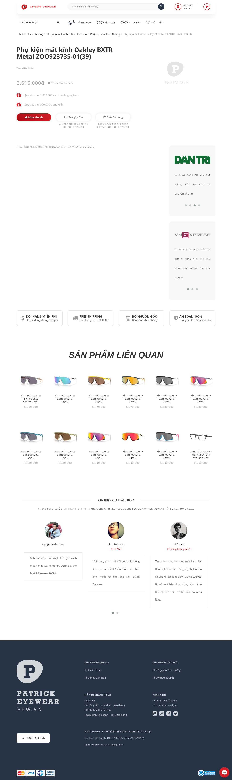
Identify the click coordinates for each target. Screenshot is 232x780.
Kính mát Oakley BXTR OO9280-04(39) (133, 455)
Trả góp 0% (75, 117)
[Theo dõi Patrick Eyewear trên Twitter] (175, 714)
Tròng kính (157, 22)
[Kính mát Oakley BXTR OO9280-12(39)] (65, 380)
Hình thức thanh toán (98, 710)
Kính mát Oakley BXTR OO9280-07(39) (201, 399)
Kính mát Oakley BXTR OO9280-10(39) (65, 455)
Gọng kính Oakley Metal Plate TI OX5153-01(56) (201, 455)
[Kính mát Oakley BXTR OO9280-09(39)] (31, 436)
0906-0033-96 (35, 738)
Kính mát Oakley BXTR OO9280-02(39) (99, 455)
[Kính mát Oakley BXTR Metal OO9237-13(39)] (31, 380)
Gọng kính (135, 22)
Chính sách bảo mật (165, 700)
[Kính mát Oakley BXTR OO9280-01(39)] (167, 380)
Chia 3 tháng (114, 117)
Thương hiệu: (22, 68)
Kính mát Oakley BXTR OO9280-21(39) (99, 399)
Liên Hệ (90, 700)
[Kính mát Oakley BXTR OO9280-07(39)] (200, 380)
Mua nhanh (35, 117)
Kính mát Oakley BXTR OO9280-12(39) (65, 399)
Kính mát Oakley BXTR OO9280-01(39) (167, 399)
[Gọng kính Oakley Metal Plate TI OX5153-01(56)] (200, 436)
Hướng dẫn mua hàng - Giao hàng (105, 705)
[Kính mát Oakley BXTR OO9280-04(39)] (133, 436)
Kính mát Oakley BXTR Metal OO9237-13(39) (31, 399)
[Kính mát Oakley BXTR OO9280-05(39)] (167, 436)
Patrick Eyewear (93, 731)
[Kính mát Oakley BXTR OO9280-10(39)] (65, 436)
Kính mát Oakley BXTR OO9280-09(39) (31, 455)
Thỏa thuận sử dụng (165, 705)
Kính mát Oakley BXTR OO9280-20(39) (133, 399)
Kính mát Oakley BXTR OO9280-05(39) (167, 455)
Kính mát (110, 22)
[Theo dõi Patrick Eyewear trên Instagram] (162, 714)
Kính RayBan (84, 22)
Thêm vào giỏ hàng (62, 82)
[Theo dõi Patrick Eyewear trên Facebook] (169, 714)
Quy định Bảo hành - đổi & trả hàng (106, 714)
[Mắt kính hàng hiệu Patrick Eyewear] (39, 6)
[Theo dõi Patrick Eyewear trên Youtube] (156, 714)
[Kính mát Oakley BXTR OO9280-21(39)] (99, 380)
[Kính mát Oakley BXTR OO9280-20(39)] (133, 380)
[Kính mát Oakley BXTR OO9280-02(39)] (99, 436)
